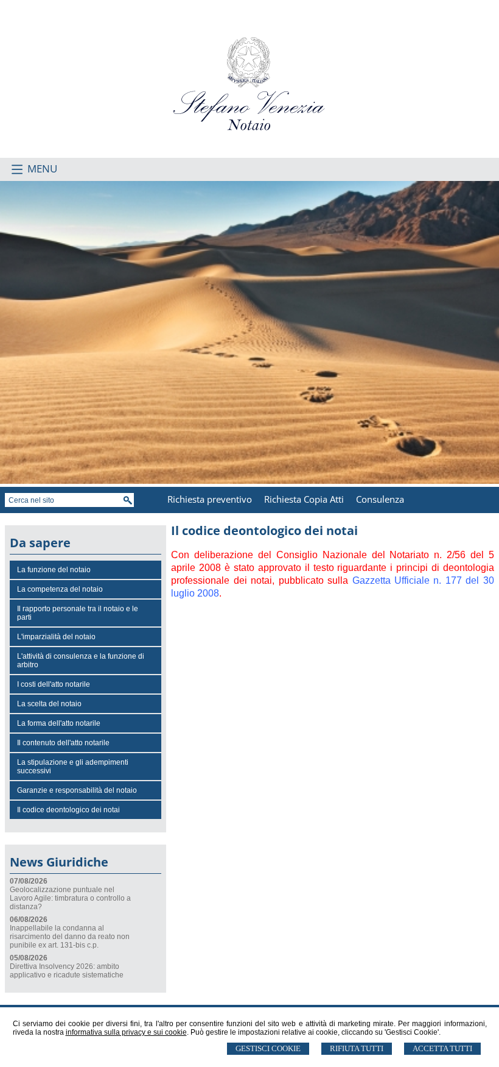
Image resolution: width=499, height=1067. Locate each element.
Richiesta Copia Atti (304, 499)
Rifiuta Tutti (356, 1048)
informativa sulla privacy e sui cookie (126, 1032)
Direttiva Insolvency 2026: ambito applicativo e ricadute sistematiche (67, 970)
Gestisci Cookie (268, 1048)
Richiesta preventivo (209, 499)
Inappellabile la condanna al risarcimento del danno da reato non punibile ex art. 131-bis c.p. (70, 936)
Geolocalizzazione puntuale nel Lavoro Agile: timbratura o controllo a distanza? (70, 898)
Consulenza (380, 499)
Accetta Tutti (442, 1048)
